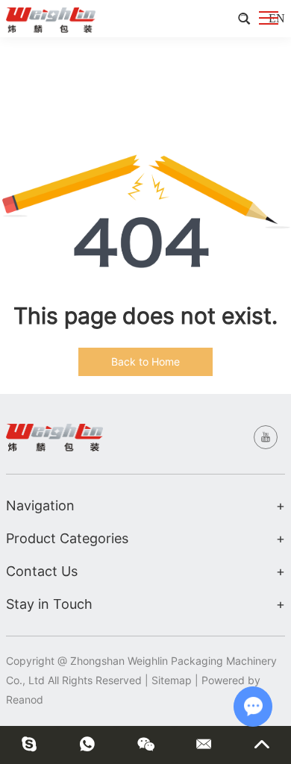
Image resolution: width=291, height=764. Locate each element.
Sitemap (171, 680)
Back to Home (145, 361)
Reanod (24, 699)
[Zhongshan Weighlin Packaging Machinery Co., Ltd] (51, 18)
